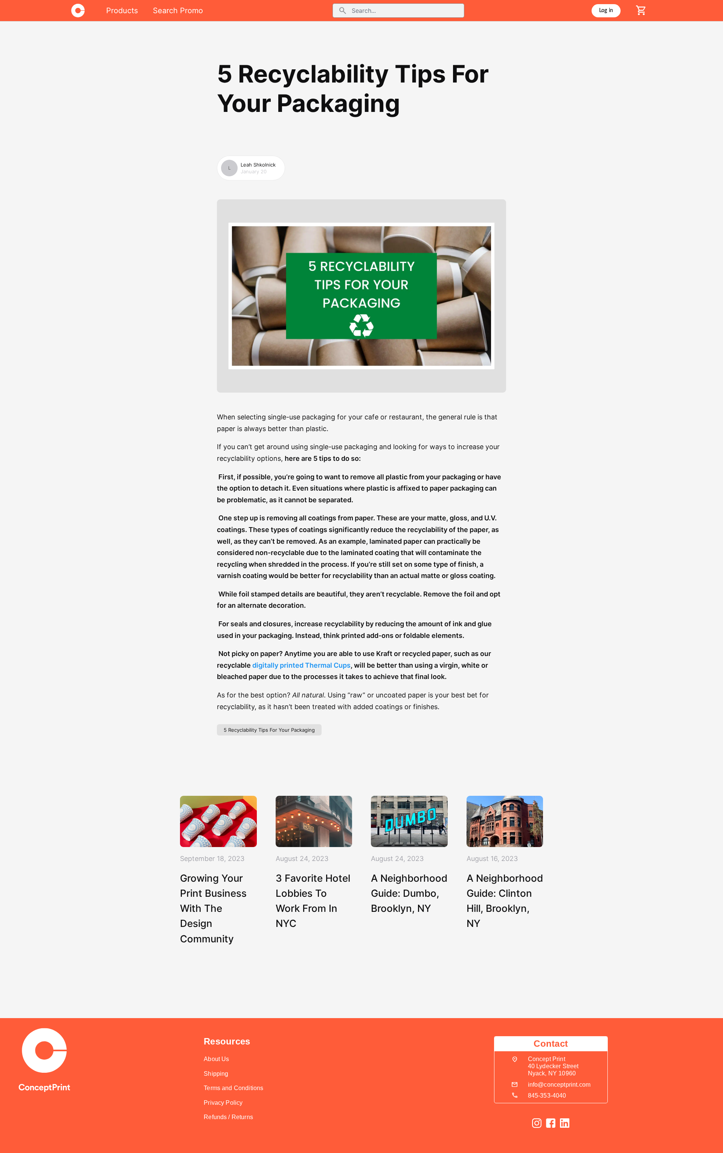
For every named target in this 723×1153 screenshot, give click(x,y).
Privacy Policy (223, 1102)
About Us (216, 1059)
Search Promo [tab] (178, 10)
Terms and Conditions (233, 1088)
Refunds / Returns (228, 1117)
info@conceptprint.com (559, 1084)
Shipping (216, 1073)
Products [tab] (122, 10)
